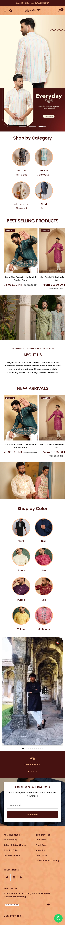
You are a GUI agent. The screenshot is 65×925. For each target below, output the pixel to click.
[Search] (10, 10)
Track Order (41, 845)
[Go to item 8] (38, 748)
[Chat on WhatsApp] (58, 918)
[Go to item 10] (42, 748)
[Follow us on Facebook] (7, 877)
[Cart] (59, 10)
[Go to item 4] (30, 748)
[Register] (48, 904)
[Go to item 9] (40, 748)
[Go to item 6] (34, 748)
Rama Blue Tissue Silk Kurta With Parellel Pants (20, 279)
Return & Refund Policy (15, 845)
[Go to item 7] (36, 748)
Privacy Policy (10, 839)
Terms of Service (12, 855)
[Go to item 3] (28, 748)
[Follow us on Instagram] (13, 877)
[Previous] (7, 693)
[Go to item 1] (23, 748)
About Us (40, 850)
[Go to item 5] (32, 748)
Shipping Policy (11, 850)
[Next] (58, 693)
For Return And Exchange (48, 860)
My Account (41, 839)
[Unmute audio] (58, 642)
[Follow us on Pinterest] (20, 877)
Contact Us (41, 855)
